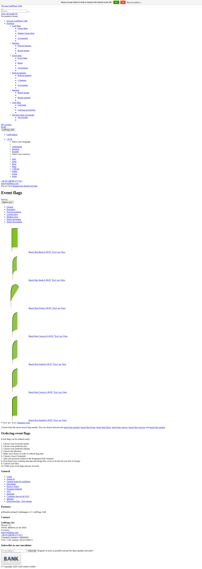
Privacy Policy (13, 486)
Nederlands (17, 147)
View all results (9, 14)
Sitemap (10, 499)
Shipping (10, 494)
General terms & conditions (18, 481)
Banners (15, 43)
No (123, 2)
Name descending (14, 222)
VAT (9, 491)
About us (11, 479)
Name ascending (14, 219)
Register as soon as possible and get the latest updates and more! (65, 550)
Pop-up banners (24, 46)
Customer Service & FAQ (18, 496)
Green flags (23, 28)
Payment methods (14, 489)
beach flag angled (157, 427)
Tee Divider (23, 117)
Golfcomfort (12, 134)
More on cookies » (134, 2)
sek (14, 176)
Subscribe (32, 551)
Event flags (17, 55)
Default (10, 207)
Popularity (11, 209)
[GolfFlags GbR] (11, 6)
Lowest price (12, 214)
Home (15, 186)
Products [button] (10, 23)
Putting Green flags (26, 33)
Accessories (23, 38)
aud (14, 166)
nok (14, 174)
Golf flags (16, 26)
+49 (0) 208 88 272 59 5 (11, 181)
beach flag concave (137, 427)
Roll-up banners (19, 73)
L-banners (22, 80)
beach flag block (103, 427)
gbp (14, 161)
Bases (20, 63)
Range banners (24, 97)
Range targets (23, 50)
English (15, 151)
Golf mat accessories (26, 110)
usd (14, 164)
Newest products (14, 212)
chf (15, 169)
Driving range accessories (23, 115)
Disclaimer (11, 484)
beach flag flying (88, 427)
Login (9, 476)
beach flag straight (72, 427)
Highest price (7, 202)
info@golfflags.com (9, 183)
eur (14, 159)
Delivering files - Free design (19, 501)
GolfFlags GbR (8, 130)
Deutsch (15, 149)
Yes (116, 2)
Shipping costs (23, 423)
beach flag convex (120, 427)
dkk (14, 171)
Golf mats (22, 105)
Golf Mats (16, 102)
